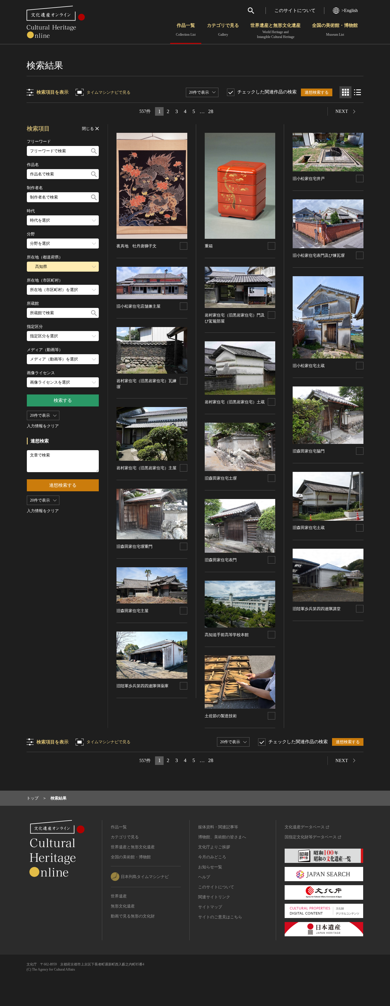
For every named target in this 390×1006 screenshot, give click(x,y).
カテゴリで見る (223, 30)
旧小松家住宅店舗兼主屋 (138, 306)
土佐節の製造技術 (221, 716)
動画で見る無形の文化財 (133, 916)
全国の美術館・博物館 (335, 30)
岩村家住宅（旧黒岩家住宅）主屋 (146, 468)
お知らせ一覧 (210, 867)
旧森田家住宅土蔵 (309, 528)
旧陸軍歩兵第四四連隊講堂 (317, 609)
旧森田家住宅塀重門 (134, 546)
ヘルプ (204, 877)
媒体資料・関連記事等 (218, 827)
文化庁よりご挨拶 (214, 847)
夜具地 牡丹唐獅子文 (136, 246)
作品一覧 (186, 30)
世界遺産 (119, 896)
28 (210, 111)
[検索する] (94, 151)
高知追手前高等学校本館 (227, 635)
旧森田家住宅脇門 (309, 451)
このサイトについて (294, 10)
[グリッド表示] (345, 92)
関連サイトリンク (214, 897)
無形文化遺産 (123, 906)
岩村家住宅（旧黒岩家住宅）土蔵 (235, 402)
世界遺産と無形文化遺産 (275, 31)
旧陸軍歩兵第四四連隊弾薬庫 (142, 686)
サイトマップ (210, 907)
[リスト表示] (357, 92)
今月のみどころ (212, 857)
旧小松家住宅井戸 (309, 179)
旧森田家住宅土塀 (221, 478)
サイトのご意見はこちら (220, 917)
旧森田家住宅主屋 (132, 611)
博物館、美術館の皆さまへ (222, 837)
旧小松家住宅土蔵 (309, 366)
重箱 (209, 246)
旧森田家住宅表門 (221, 560)
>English (349, 10)
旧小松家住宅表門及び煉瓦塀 (319, 255)
